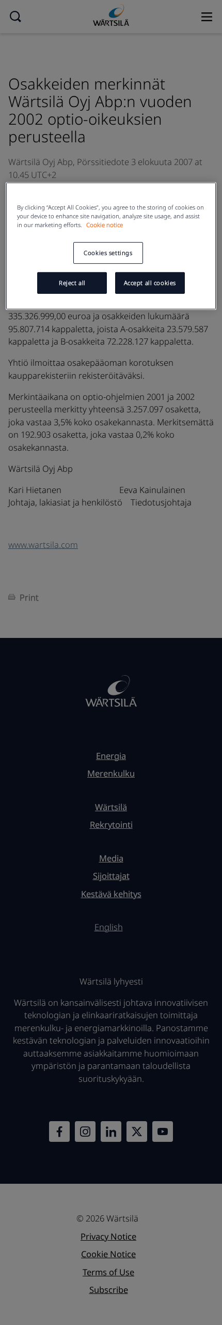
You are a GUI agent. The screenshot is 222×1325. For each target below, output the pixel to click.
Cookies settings (108, 253)
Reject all (72, 283)
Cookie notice (104, 225)
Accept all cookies (150, 283)
